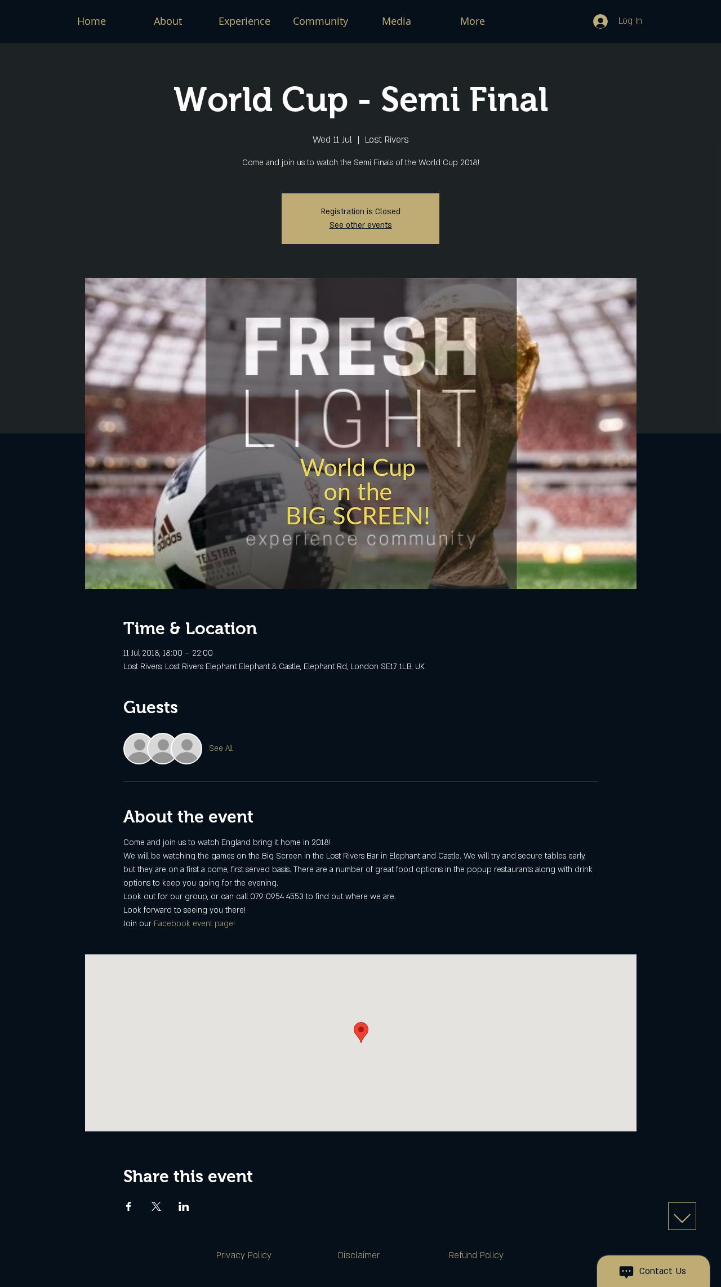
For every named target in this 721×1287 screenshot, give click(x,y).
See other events (361, 225)
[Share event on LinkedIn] (184, 1206)
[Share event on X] (156, 1206)
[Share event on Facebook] (128, 1206)
